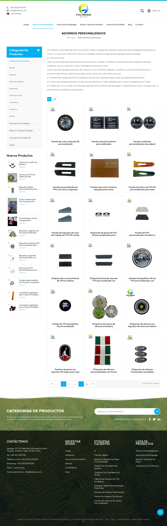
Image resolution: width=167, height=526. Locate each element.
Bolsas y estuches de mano (91, 24)
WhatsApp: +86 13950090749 (20, 463)
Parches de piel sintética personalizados (104, 142)
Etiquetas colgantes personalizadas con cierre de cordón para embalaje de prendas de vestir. (28, 257)
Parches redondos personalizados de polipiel (142, 142)
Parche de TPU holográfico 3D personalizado (65, 325)
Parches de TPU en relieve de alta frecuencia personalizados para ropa (28, 176)
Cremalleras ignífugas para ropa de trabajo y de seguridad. (29, 294)
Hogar (26, 24)
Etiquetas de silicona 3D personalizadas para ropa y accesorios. (29, 244)
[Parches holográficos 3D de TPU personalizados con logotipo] (142, 258)
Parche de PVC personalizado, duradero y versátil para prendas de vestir (142, 234)
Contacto (139, 24)
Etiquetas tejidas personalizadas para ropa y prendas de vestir (28, 188)
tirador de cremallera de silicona (106, 467)
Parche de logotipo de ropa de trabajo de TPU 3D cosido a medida (65, 234)
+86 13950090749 (18, 7)
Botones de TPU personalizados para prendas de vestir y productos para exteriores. (28, 269)
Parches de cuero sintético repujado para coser (104, 188)
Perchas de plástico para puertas (109, 492)
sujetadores (13, 88)
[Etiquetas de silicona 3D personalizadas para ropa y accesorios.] (12, 246)
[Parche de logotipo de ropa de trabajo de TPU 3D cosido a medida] (65, 213)
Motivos (12, 116)
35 (87, 384)
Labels (12, 145)
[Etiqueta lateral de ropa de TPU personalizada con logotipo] (104, 258)
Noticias (68, 463)
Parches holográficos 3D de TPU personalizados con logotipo (142, 279)
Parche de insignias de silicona (108, 496)
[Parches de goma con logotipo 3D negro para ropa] (65, 349)
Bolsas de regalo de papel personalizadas (106, 460)
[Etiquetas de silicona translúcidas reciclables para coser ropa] (142, 349)
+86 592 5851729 (18, 455)
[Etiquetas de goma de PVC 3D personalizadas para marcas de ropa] (104, 213)
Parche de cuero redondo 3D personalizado (65, 142)
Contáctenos (71, 467)
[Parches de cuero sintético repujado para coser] (104, 167)
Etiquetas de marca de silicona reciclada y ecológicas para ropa (103, 325)
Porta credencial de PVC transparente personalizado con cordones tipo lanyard (28, 200)
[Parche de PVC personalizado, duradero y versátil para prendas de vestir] (142, 213)
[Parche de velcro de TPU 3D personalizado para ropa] (142, 167)
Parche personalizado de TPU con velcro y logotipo (65, 188)
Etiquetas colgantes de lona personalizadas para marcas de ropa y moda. (29, 232)
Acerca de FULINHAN (115, 24)
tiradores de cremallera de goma (107, 473)
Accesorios (13, 109)
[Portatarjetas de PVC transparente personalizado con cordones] (12, 221)
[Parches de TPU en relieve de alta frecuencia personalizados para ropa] (12, 177)
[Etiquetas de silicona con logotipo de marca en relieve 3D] (142, 304)
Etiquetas (12, 75)
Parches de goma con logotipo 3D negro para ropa (65, 370)
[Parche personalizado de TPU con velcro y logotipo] (65, 167)
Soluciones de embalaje (66, 24)
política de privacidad (140, 519)
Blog (130, 24)
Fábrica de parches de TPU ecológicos (107, 480)
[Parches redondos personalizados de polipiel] (142, 122)
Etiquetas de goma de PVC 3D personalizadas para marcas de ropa (103, 234)
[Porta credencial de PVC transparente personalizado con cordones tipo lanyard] (12, 206)
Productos (69, 455)
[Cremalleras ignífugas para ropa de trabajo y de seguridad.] (12, 295)
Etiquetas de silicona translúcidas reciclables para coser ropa (142, 370)
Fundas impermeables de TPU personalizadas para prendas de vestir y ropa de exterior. (29, 281)
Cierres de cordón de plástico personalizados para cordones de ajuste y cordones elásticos (28, 163)
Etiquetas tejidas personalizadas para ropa (109, 486)
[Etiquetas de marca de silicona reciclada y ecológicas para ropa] (104, 304)
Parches (12, 68)
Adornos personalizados (43, 24)
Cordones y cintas (15, 95)
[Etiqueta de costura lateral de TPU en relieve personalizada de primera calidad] (65, 258)
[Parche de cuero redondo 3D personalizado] (65, 122)
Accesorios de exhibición (20, 138)
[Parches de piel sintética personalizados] (104, 122)
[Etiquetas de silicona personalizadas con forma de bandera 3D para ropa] (104, 349)
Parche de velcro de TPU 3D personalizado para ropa (142, 188)
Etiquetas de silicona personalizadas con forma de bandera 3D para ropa (104, 370)
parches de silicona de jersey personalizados (108, 501)
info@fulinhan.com (18, 10)
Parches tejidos (101, 455)
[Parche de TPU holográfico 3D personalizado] (65, 304)
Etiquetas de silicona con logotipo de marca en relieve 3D (142, 325)
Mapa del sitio (123, 519)
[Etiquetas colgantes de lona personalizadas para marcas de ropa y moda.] (12, 233)
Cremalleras (13, 102)
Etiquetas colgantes (16, 82)
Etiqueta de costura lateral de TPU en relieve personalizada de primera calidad (65, 279)
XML (107, 519)
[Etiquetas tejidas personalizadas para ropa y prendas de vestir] (12, 190)
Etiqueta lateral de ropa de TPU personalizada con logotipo (103, 279)
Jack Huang (16, 13)
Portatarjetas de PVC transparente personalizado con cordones (28, 219)
